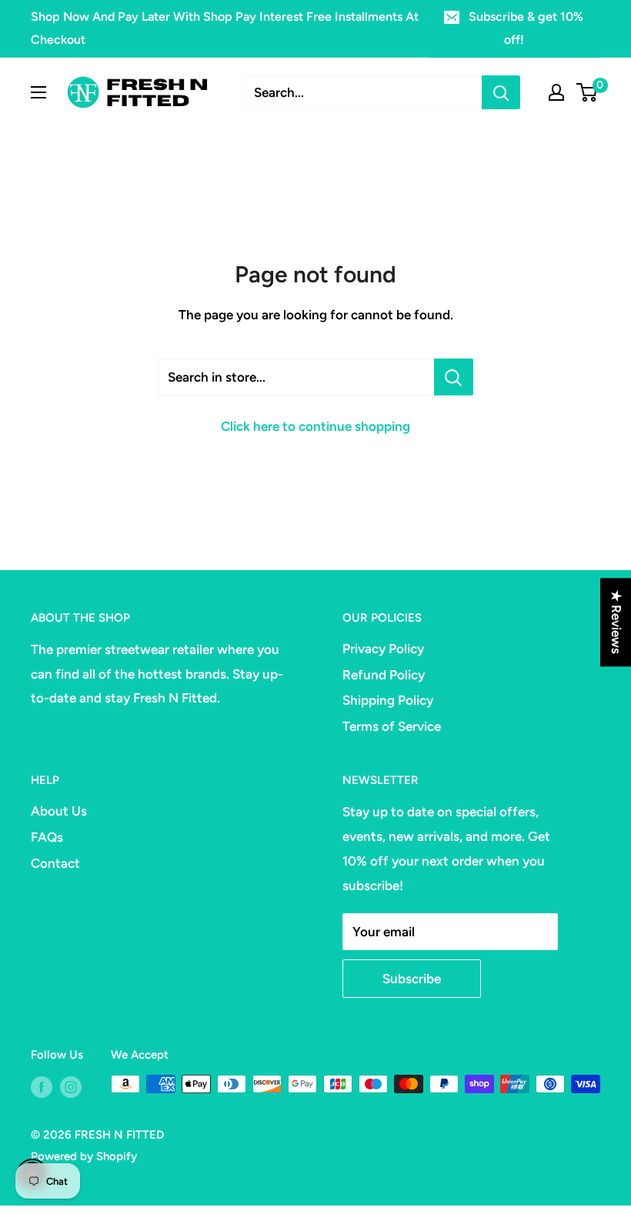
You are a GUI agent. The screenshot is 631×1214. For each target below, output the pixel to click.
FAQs (47, 837)
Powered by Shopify (84, 1156)
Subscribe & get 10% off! (526, 28)
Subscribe (411, 978)
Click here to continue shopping (315, 426)
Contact (55, 863)
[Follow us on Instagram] (71, 1086)
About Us (59, 811)
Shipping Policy (387, 700)
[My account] (556, 92)
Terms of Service (391, 726)
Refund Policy (383, 674)
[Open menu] (38, 92)
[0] (587, 92)
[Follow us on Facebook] (41, 1086)
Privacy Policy (383, 648)
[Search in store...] (453, 377)
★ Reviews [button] (616, 622)
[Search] (501, 92)
